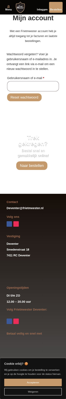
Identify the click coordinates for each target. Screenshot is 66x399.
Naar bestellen (32, 165)
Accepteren (33, 382)
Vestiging (13, 236)
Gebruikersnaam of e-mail (30, 78)
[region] (33, 378)
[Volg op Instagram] (16, 224)
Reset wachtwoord (24, 97)
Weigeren (33, 391)
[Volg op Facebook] (9, 224)
